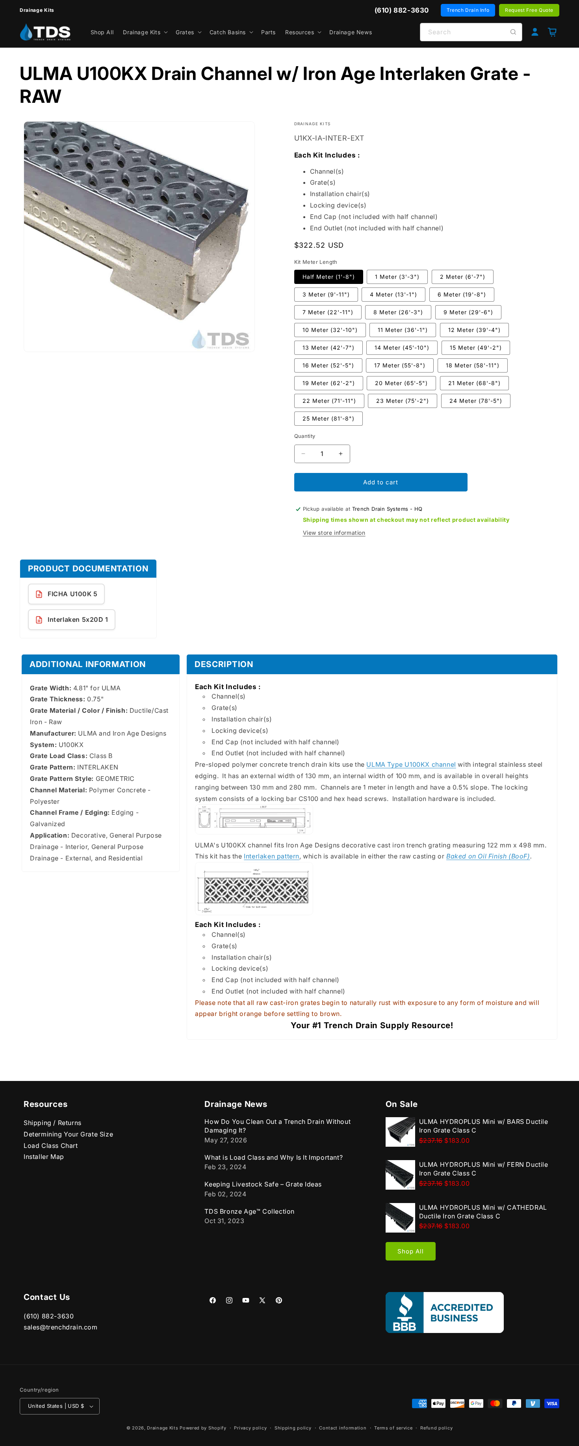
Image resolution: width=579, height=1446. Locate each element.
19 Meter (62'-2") (328, 382)
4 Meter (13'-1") (393, 294)
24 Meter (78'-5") (475, 400)
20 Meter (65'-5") (401, 382)
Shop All (410, 1251)
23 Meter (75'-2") (402, 400)
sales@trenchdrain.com (61, 1327)
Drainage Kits (162, 1428)
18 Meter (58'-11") (472, 365)
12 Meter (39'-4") (474, 329)
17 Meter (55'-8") (399, 365)
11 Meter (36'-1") (403, 329)
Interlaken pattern (271, 856)
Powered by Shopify (203, 1428)
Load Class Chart (51, 1145)
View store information (334, 532)
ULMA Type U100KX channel (411, 764)
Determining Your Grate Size (68, 1134)
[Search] (513, 32)
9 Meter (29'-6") (468, 311)
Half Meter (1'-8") (328, 276)
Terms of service (393, 1428)
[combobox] (471, 32)
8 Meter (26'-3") (398, 311)
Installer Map (44, 1157)
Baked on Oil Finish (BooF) (488, 856)
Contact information (342, 1428)
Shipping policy (293, 1428)
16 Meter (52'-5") (328, 365)
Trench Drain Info (468, 10)
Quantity (304, 435)
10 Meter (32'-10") (330, 329)
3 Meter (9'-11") (326, 294)
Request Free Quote (529, 10)
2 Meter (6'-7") (462, 276)
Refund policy (436, 1428)
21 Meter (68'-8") (474, 382)
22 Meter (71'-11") (329, 400)
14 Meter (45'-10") (402, 347)
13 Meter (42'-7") (328, 347)
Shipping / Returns (53, 1123)
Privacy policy (250, 1428)
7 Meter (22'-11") (327, 311)
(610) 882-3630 (49, 1316)
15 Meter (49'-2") (476, 347)
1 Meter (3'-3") (397, 276)
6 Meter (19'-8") (462, 294)
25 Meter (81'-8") (328, 418)
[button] (144, 31)
